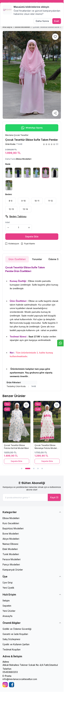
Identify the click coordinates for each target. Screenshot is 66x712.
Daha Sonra (42, 21)
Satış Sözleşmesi (11, 639)
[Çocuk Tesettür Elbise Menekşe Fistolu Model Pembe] (47, 422)
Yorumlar (37, 259)
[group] (32, 75)
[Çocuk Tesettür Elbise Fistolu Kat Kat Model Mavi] (16, 422)
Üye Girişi (7, 582)
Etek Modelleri (10, 549)
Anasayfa (7, 616)
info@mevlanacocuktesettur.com (20, 679)
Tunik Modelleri (11, 554)
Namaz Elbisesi (10, 544)
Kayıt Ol (54, 497)
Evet (56, 21)
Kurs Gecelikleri (11, 523)
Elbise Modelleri (22, 27)
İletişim (6, 600)
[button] (10, 201)
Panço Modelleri (11, 564)
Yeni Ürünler (9, 610)
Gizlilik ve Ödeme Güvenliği (17, 629)
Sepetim (7, 605)
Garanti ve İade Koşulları (15, 634)
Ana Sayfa (7, 27)
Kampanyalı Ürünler (13, 569)
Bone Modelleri (11, 533)
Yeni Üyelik (8, 587)
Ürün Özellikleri (17, 259)
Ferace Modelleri (12, 559)
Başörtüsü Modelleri (13, 528)
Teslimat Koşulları (12, 649)
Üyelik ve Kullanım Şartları (16, 644)
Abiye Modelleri (11, 538)
